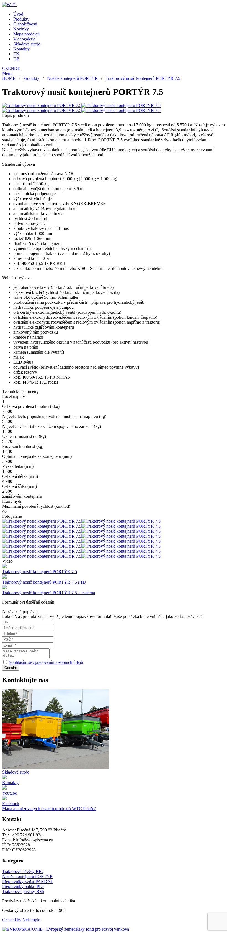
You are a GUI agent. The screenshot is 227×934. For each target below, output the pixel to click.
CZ (5, 68)
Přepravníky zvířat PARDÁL (27, 881)
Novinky (21, 29)
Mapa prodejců (26, 34)
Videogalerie (24, 39)
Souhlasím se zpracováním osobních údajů (46, 662)
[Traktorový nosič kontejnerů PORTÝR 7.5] (41, 105)
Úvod (18, 14)
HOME (9, 78)
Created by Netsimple (21, 919)
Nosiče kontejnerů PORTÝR (72, 78)
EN (16, 54)
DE (16, 59)
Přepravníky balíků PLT (23, 886)
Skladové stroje (26, 44)
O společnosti (25, 24)
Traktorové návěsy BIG (22, 871)
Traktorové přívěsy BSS (23, 891)
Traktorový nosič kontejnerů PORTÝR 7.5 (142, 78)
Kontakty (21, 49)
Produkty (21, 19)
